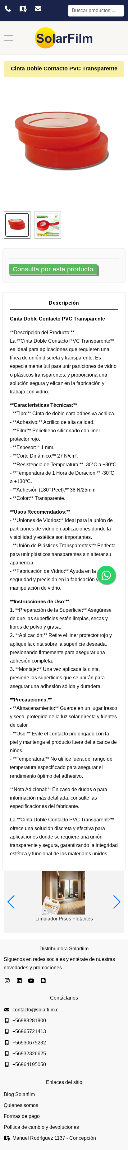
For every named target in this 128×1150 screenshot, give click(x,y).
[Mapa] (23, 8)
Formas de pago (22, 1116)
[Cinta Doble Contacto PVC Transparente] (64, 143)
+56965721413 (29, 1031)
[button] (11, 902)
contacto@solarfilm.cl (36, 1009)
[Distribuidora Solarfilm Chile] (64, 38)
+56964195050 (29, 1064)
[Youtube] (31, 981)
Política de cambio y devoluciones (41, 1127)
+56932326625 (29, 1053)
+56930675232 (29, 1042)
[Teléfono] (7, 8)
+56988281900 (29, 1020)
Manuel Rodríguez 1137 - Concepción (54, 1138)
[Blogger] (43, 981)
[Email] (38, 8)
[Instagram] (7, 981)
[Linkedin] (19, 981)
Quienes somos (21, 1105)
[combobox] (96, 11)
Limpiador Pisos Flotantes (64, 918)
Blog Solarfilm (19, 1094)
